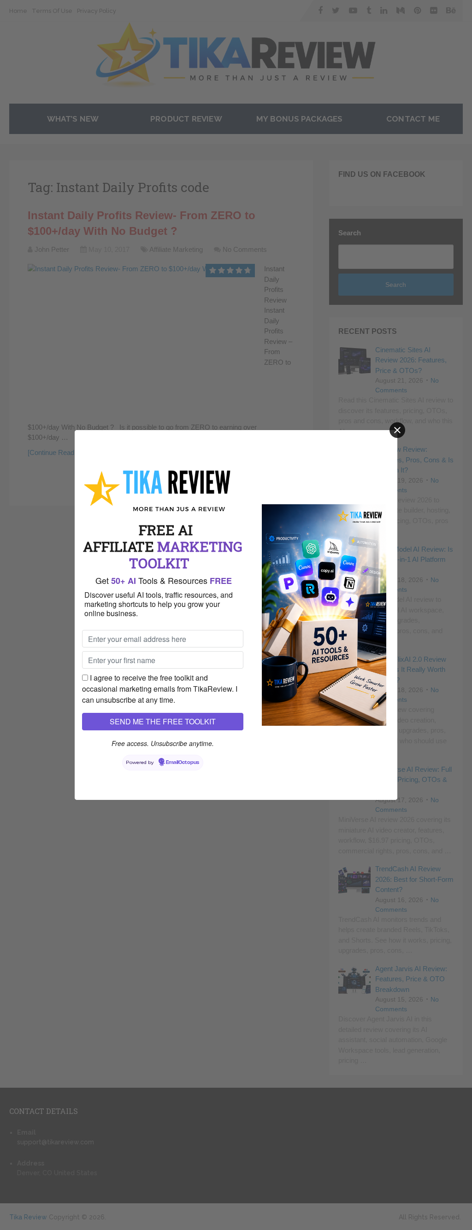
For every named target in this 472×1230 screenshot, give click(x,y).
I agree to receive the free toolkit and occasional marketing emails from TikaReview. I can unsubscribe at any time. (159, 688)
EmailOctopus (182, 762)
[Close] (397, 430)
